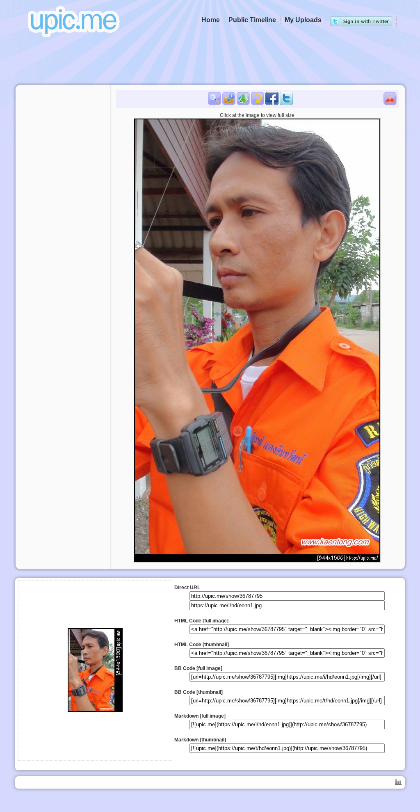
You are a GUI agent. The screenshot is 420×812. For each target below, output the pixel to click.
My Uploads (303, 19)
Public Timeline (252, 19)
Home (210, 19)
